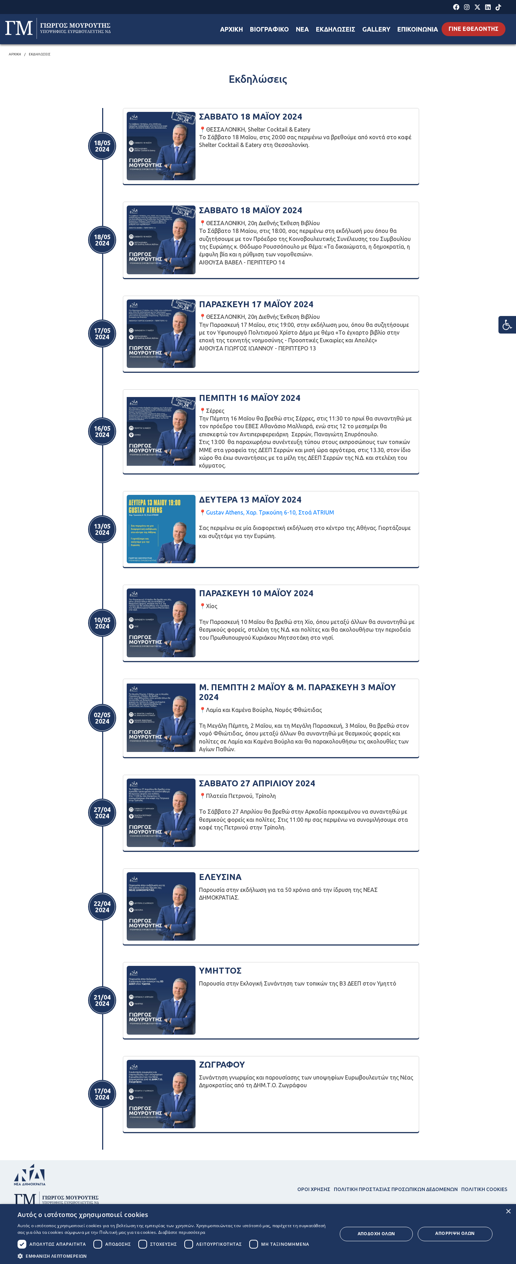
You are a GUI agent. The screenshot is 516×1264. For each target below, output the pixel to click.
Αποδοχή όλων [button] (376, 1234)
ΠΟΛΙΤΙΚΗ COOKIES (484, 1189)
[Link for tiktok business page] (498, 7)
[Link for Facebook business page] (456, 7)
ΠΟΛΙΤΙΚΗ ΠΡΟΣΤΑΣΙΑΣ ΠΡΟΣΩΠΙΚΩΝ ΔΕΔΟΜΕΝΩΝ (396, 1189)
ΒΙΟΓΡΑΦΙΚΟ (269, 29)
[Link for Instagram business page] (467, 7)
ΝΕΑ (302, 29)
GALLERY (376, 29)
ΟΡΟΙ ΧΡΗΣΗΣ (313, 1189)
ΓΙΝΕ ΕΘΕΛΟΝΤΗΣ (473, 29)
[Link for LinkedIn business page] (488, 7)
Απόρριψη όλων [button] (455, 1233)
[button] (173, 1255)
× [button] (508, 1211)
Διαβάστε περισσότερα (181, 1232)
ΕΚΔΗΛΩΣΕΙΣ (335, 29)
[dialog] (258, 1234)
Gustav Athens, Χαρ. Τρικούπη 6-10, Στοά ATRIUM (270, 512)
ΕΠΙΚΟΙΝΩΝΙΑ (417, 29)
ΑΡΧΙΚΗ (231, 29)
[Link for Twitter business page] (477, 7)
